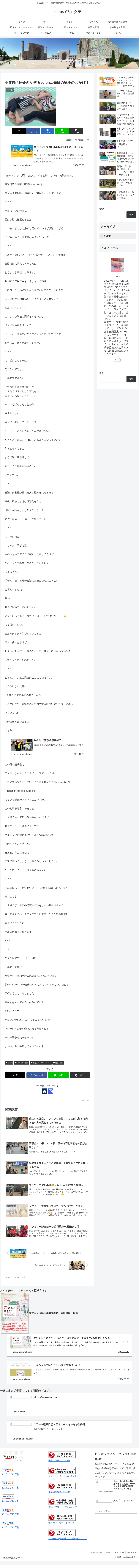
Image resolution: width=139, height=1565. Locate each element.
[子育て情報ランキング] (62, 1454)
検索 (101, 209)
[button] (76, 131)
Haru (117, 276)
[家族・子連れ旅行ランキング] (62, 1501)
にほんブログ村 (10, 1474)
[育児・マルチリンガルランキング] (62, 1470)
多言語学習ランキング (59, 1491)
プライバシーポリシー (114, 1552)
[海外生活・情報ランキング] (62, 1517)
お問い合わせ (96, 1552)
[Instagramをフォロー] (50, 1091)
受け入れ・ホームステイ (42, 1063)
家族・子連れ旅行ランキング (62, 1507)
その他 (10, 1063)
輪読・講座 (59, 1063)
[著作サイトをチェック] (44, 1091)
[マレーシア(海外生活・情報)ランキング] (62, 1532)
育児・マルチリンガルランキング (64, 1476)
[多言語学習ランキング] (62, 1486)
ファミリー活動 (23, 1063)
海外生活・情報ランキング (61, 1523)
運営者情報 (131, 1552)
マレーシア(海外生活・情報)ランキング (67, 1538)
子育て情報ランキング (59, 1460)
